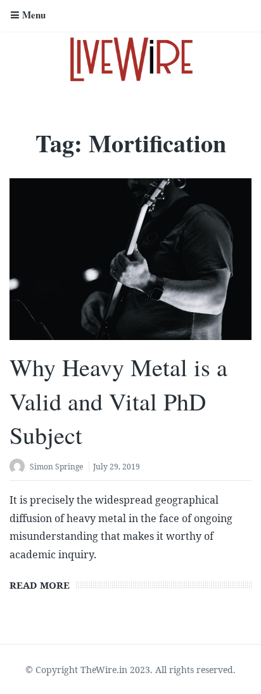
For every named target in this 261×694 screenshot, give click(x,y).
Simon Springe (56, 466)
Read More (40, 585)
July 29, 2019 (116, 466)
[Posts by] (20, 468)
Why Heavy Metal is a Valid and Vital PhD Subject (118, 400)
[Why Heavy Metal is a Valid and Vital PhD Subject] (130, 259)
